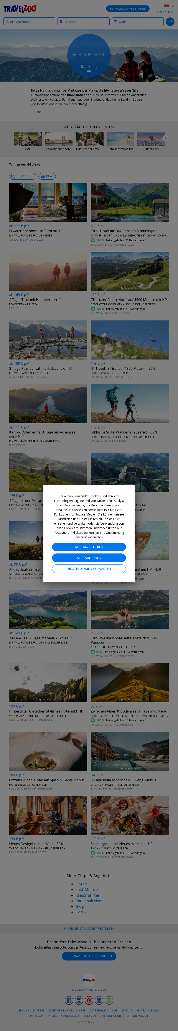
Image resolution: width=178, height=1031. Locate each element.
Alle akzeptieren (89, 547)
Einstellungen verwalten (89, 568)
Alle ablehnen (89, 558)
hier (117, 519)
